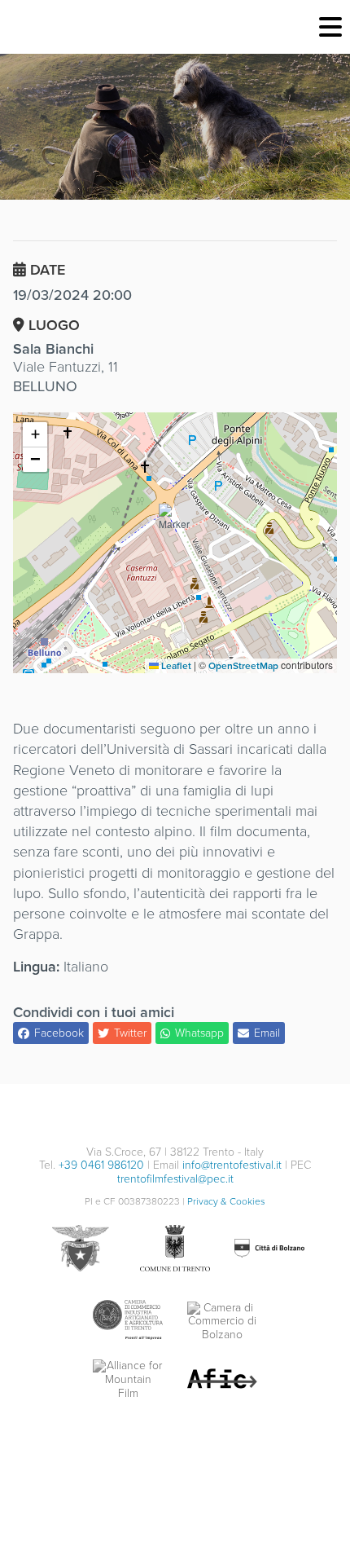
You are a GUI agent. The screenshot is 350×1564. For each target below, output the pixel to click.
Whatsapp (199, 1033)
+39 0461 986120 (101, 1165)
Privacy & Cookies (226, 1201)
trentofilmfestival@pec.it (175, 1178)
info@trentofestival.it (232, 1165)
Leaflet (175, 666)
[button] (175, 523)
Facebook (59, 1033)
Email (267, 1033)
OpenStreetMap (243, 666)
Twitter (130, 1033)
